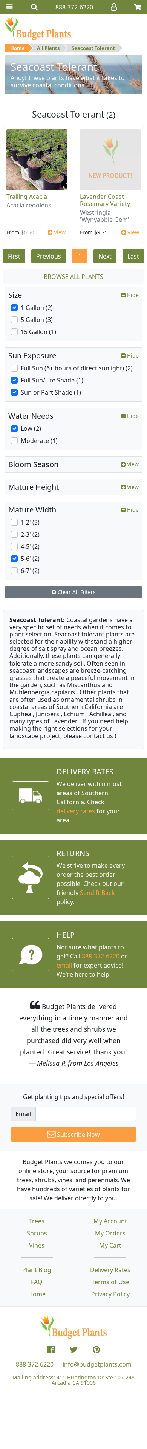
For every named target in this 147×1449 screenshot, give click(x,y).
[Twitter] (73, 1349)
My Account (110, 1221)
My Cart (110, 1245)
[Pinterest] (96, 1349)
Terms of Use (110, 1282)
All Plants (48, 48)
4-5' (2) (30, 546)
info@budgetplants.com (97, 1364)
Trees (36, 1221)
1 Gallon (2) (37, 307)
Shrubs (37, 1233)
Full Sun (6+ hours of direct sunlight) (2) (77, 368)
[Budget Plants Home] (38, 28)
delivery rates (76, 811)
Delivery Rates (110, 1270)
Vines (36, 1245)
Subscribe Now (77, 1134)
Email (23, 1114)
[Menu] (9, 7)
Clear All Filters (76, 592)
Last (133, 256)
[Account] (113, 7)
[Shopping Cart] (137, 7)
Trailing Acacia (26, 196)
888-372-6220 (100, 956)
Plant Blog (36, 1270)
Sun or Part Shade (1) (51, 392)
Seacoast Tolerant (93, 48)
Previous (48, 256)
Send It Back (97, 893)
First (14, 256)
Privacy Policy (110, 1294)
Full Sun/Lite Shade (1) (52, 380)
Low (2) (31, 428)
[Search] (34, 7)
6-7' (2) (30, 571)
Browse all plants (73, 276)
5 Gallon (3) (37, 320)
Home (17, 48)
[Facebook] (51, 1349)
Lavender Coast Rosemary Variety (105, 200)
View (59, 232)
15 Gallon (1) (38, 332)
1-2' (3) (30, 522)
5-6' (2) (30, 558)
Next (105, 256)
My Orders (110, 1233)
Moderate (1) (39, 441)
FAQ (37, 1282)
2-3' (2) (30, 534)
